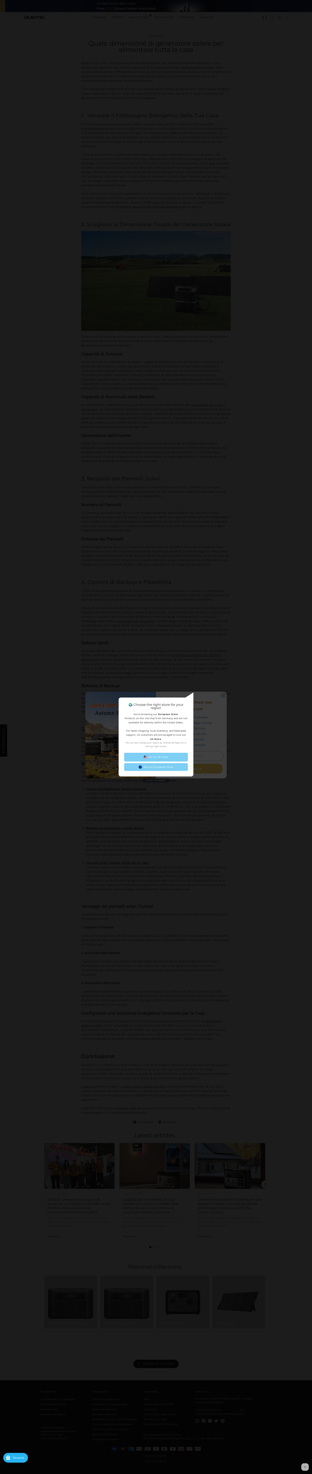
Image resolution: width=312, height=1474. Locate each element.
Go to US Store (159, 757)
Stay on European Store (158, 767)
